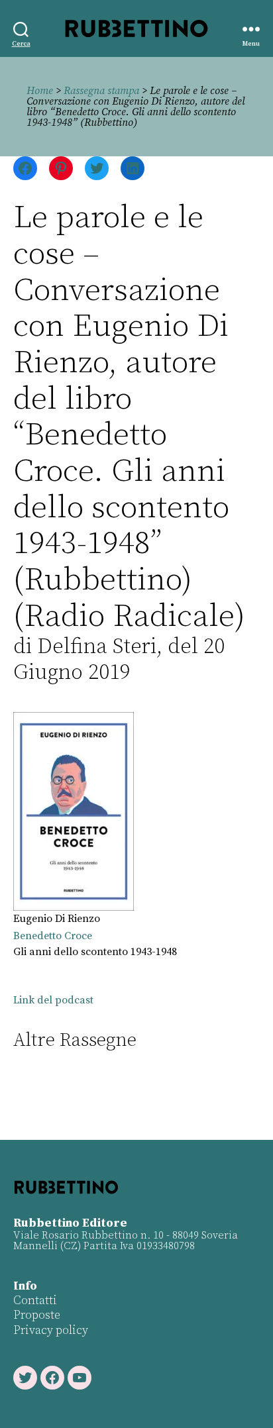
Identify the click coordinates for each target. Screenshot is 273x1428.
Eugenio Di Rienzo (56, 918)
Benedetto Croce (52, 936)
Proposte (36, 1315)
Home (40, 90)
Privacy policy (50, 1330)
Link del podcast (53, 1000)
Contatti (35, 1300)
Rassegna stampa (101, 90)
